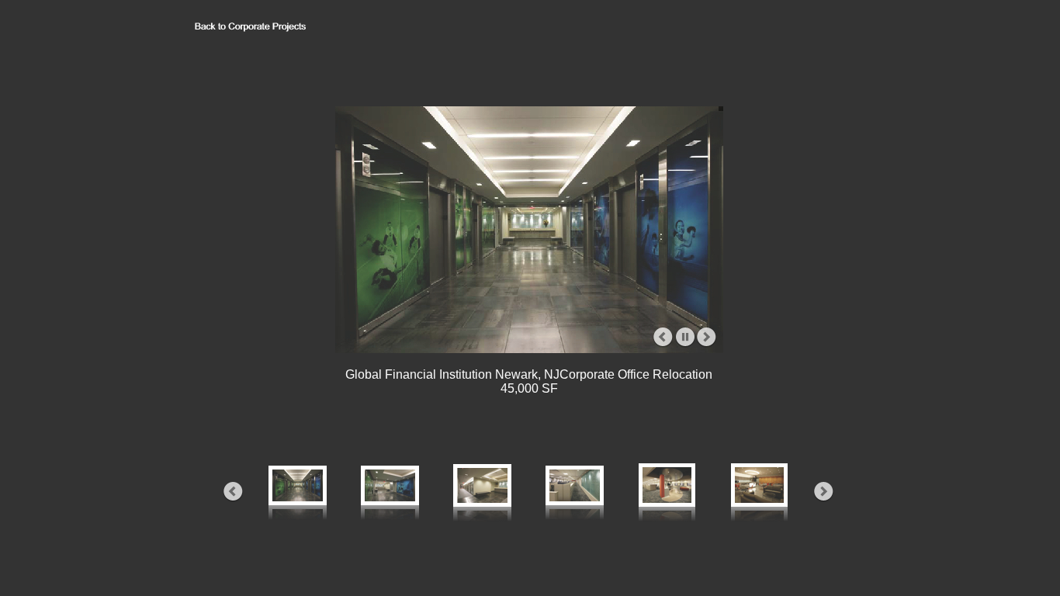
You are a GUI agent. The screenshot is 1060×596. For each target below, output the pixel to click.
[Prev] (663, 337)
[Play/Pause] (685, 337)
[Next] (707, 337)
